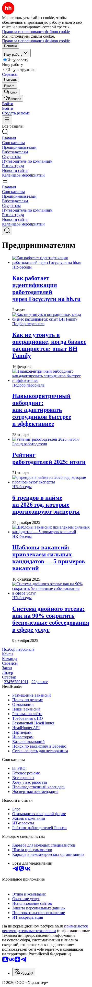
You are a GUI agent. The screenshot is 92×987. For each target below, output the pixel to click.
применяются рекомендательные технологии (45, 928)
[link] (10, 92)
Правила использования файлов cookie (36, 41)
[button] (7, 104)
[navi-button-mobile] (7, 119)
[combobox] (23, 972)
